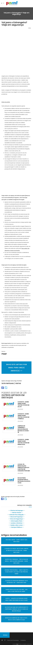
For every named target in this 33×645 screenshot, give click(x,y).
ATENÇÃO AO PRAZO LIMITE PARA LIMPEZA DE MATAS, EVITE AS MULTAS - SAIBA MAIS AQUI (16, 550)
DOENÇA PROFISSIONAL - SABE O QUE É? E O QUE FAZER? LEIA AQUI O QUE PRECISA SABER (16, 571)
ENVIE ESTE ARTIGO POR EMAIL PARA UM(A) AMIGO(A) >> (16, 367)
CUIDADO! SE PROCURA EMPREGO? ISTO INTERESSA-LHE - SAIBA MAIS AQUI (16, 581)
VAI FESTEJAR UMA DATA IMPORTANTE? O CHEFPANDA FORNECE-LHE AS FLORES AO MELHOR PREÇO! (16, 609)
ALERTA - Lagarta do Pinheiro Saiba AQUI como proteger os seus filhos (16, 599)
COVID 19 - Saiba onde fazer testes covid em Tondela (23, 416)
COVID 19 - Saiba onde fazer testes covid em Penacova (23, 442)
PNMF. (17, 644)
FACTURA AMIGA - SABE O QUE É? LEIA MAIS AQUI (16, 540)
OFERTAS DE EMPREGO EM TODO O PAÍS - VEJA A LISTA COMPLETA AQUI (16, 618)
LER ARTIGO (20, 409)
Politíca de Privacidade (13, 640)
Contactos (23, 640)
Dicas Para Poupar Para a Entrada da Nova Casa (24, 480)
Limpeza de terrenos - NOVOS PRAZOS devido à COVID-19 (23, 429)
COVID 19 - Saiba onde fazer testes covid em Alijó (23, 404)
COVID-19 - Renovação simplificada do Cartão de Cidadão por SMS (24, 467)
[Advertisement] (13, 50)
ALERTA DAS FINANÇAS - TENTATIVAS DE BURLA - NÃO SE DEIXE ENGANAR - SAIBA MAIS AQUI (16, 561)
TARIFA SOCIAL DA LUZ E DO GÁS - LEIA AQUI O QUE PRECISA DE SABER (16, 590)
